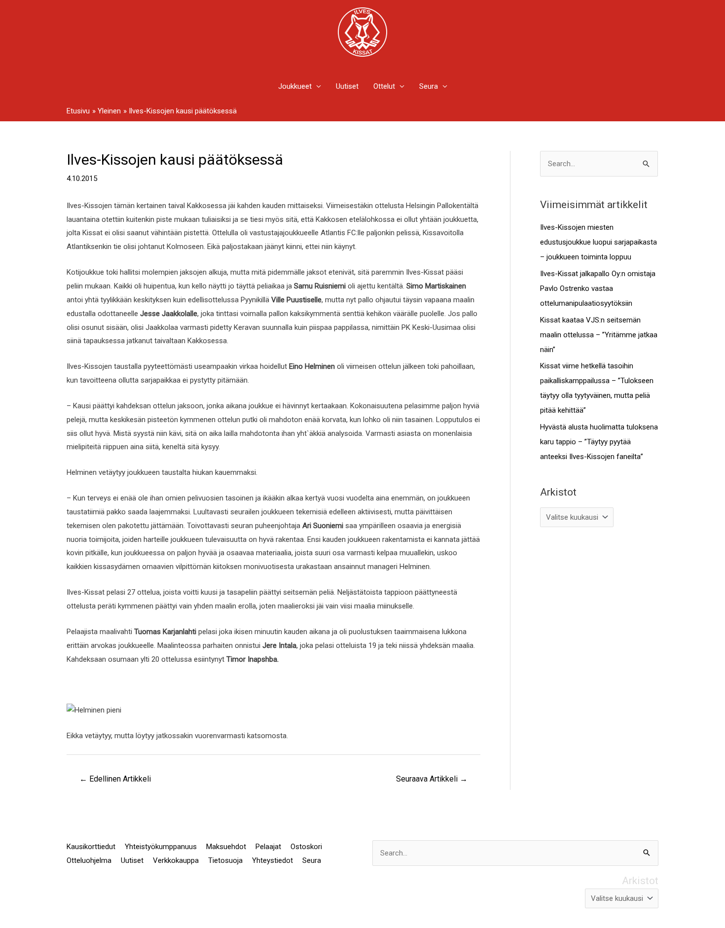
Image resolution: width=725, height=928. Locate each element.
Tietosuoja (225, 860)
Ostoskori (306, 846)
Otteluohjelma (89, 860)
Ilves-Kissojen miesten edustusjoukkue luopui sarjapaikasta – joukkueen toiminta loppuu (598, 242)
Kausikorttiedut (91, 846)
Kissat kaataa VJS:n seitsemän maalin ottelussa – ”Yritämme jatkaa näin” (598, 335)
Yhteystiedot (272, 860)
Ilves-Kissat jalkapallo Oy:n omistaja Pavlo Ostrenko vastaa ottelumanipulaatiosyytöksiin (597, 288)
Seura (428, 86)
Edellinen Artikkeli (115, 779)
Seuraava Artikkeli (432, 779)
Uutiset (347, 86)
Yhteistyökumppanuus (161, 846)
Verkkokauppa (176, 860)
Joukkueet (295, 86)
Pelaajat (268, 846)
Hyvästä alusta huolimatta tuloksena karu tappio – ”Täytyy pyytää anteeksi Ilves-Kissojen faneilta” (599, 442)
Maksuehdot (226, 846)
